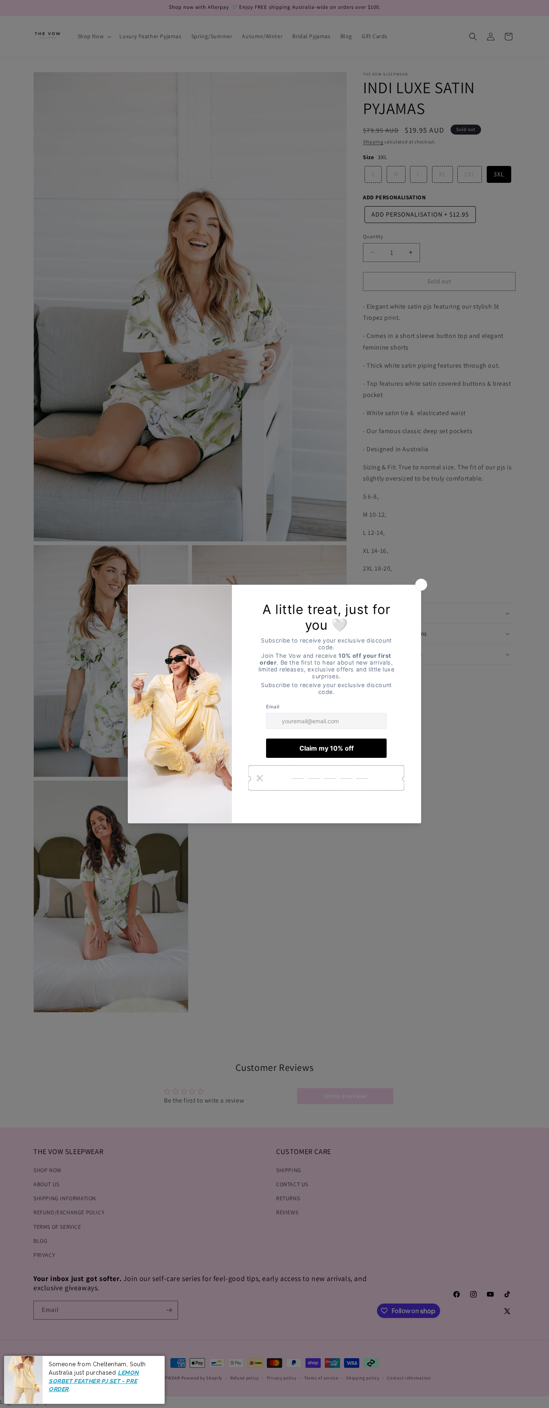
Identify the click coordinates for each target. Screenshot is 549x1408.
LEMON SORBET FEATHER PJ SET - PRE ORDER (94, 1380)
